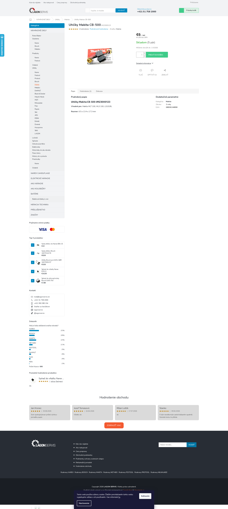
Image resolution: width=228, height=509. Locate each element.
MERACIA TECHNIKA (39, 204)
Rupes (37, 109)
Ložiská (35, 138)
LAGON (37, 134)
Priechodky (36, 159)
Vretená (35, 65)
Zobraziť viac (114, 425)
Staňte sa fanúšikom (42, 306)
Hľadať (121, 10)
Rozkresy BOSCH (81, 472)
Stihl (36, 130)
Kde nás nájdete (34, 3)
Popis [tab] (73, 91)
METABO (32, 343)
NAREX (32, 329)
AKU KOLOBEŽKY (38, 188)
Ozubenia (35, 39)
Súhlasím (145, 496)
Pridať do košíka (155, 55)
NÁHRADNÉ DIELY (39, 30)
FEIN (31, 362)
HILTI (36, 100)
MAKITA (32, 338)
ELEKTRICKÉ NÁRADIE (40, 178)
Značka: (115, 29)
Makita (37, 85)
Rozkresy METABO (110, 472)
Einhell (37, 121)
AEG (36, 115)
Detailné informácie (143, 63)
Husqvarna (38, 127)
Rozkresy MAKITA (95, 472)
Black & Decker (40, 94)
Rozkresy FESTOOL (126, 472)
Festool (37, 61)
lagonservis (38, 310)
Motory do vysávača (39, 156)
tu (119, 497)
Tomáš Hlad (127, 490)
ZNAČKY (34, 215)
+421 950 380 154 (41, 303)
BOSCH (32, 333)
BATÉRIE (34, 194)
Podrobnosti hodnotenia (99, 29)
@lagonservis (39, 313)
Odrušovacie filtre (38, 144)
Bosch (37, 46)
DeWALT (38, 91)
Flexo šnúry (36, 153)
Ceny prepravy (62, 3)
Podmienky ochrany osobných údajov (90, 459)
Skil (36, 112)
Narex (37, 43)
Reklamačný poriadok (84, 462)
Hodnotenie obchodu (114, 397)
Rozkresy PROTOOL (142, 472)
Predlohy (35, 53)
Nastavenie (84, 503)
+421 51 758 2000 (41, 300)
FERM (37, 118)
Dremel (37, 124)
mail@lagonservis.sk (42, 297)
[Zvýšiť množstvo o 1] (145, 53)
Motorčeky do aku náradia (41, 150)
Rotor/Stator (36, 36)
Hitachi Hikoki (39, 97)
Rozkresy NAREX (67, 472)
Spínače (35, 141)
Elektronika (36, 147)
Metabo (37, 49)
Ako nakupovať (48, 3)
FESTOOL (33, 348)
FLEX (31, 357)
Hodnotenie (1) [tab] (85, 91)
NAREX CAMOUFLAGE (40, 173)
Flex (36, 106)
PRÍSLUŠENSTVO (38, 210)
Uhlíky (34, 68)
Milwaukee (38, 103)
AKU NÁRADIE (37, 183)
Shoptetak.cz (139, 490)
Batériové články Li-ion (40, 199)
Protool (37, 78)
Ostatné (35, 168)
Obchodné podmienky (78, 3)
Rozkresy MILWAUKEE (159, 472)
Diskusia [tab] (99, 91)
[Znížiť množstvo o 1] (145, 56)
